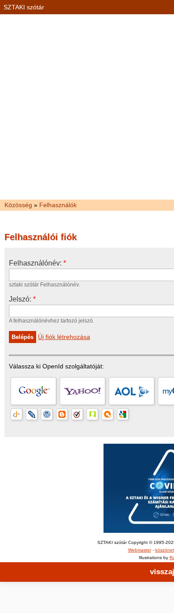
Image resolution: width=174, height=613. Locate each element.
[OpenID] (16, 414)
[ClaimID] (92, 414)
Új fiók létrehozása (64, 336)
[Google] (33, 391)
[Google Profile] (122, 414)
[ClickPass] (107, 414)
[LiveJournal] (31, 414)
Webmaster (139, 550)
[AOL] (131, 391)
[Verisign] (77, 414)
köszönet (164, 550)
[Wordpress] (47, 414)
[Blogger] (62, 414)
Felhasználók (58, 204)
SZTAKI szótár (24, 7)
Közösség (18, 204)
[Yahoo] (82, 391)
